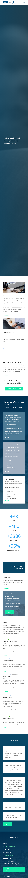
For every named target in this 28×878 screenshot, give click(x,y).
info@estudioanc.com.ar (9, 846)
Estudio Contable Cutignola (17, 567)
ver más (5, 345)
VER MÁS (7, 500)
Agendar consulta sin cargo (12, 869)
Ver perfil (6, 655)
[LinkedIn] (13, 651)
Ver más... (6, 315)
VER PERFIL (7, 691)
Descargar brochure (14, 388)
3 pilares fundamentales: (13, 138)
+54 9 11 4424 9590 (8, 855)
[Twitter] (13, 709)
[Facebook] (11, 709)
